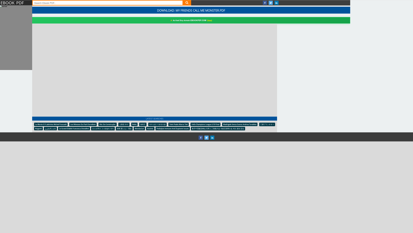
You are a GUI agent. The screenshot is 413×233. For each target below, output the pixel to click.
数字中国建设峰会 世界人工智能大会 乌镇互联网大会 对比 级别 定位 (218, 128)
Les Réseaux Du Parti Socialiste (83, 124)
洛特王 (142, 124)
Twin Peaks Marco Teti (178, 124)
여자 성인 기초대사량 (157, 124)
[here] (209, 20)
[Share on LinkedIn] (276, 3)
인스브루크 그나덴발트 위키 (103, 128)
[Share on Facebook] (265, 3)
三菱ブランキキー (267, 124)
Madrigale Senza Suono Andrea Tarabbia (239, 124)
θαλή (134, 124)
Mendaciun (139, 128)
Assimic (150, 128)
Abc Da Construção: (107, 124)
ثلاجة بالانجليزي (50, 128)
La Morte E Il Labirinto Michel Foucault (51, 124)
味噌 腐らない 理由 (124, 128)
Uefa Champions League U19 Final (205, 124)
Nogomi (38, 128)
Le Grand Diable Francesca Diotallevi (74, 128)
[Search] (187, 3)
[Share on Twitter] (271, 3)
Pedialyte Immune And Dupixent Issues (173, 128)
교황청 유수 (123, 124)
